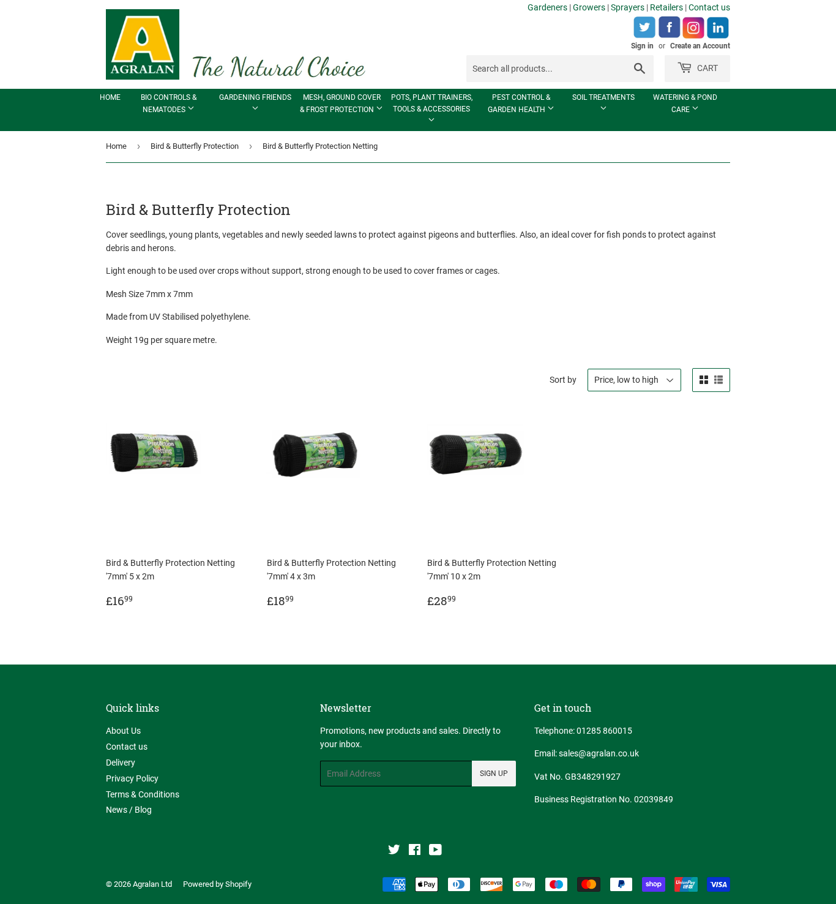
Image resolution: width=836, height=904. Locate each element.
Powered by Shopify (217, 884)
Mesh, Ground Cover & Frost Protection (340, 103)
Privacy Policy (132, 778)
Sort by (563, 380)
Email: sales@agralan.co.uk (586, 753)
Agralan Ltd (152, 884)
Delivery (120, 762)
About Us (123, 731)
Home (110, 97)
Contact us (709, 7)
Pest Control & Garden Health (519, 103)
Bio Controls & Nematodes (168, 103)
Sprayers (627, 7)
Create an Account (700, 46)
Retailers (666, 7)
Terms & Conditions (142, 794)
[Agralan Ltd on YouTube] (435, 851)
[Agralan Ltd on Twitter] (394, 851)
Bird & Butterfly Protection (195, 146)
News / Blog (129, 810)
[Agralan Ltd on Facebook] (414, 851)
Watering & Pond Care (685, 103)
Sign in (642, 46)
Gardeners (547, 7)
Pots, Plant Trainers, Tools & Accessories (431, 103)
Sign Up (494, 773)
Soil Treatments (603, 97)
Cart (706, 68)
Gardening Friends (255, 97)
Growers (589, 7)
